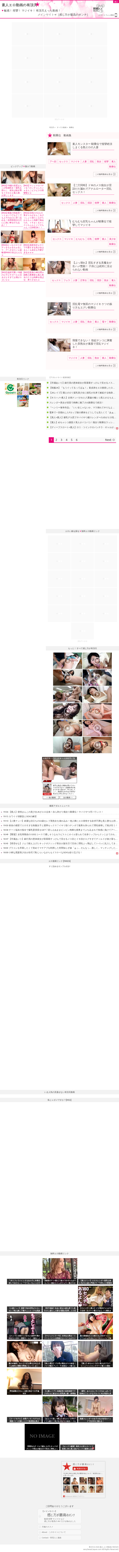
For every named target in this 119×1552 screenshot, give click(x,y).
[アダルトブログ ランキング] (35, 389)
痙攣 (106, 161)
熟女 (99, 161)
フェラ (67, 280)
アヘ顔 (53, 161)
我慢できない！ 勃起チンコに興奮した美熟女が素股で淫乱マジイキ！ (92, 344)
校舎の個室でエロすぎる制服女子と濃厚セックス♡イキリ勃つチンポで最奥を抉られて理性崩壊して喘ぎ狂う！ (63, 825)
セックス (63, 161)
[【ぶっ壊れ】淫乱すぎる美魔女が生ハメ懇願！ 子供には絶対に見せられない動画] (59, 273)
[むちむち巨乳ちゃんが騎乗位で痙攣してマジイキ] (59, 232)
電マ (104, 321)
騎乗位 (112, 166)
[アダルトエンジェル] (23, 389)
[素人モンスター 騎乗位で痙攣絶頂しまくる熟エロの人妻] (59, 154)
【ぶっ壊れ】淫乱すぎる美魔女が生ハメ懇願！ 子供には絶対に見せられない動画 (92, 266)
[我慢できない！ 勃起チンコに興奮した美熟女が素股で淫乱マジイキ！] (59, 351)
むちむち (80, 239)
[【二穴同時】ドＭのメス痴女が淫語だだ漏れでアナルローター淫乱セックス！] (59, 195)
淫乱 (92, 161)
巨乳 (90, 239)
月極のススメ (47, 1527)
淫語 (90, 203)
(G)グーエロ (59, 119)
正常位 (83, 280)
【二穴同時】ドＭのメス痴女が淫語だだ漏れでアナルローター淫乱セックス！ (92, 188)
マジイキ (75, 161)
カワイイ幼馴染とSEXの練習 (23, 816)
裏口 (116, 2)
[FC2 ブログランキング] (23, 401)
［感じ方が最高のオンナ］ (73, 14)
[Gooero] (11, 389)
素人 (113, 161)
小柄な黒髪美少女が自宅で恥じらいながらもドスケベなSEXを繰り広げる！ (45, 852)
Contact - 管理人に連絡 (51, 1538)
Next (108, 439)
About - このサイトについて (54, 1532)
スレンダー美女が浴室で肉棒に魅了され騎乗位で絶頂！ (76, 402)
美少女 (112, 239)
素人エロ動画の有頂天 (19, 5)
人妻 (84, 161)
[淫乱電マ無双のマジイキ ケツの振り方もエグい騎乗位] (59, 314)
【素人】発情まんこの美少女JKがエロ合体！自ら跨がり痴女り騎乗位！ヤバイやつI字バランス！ (56, 812)
